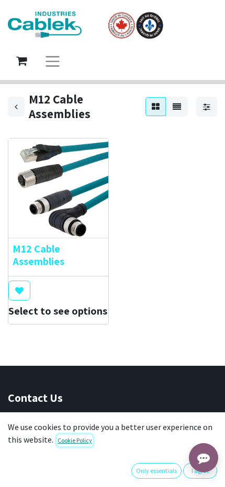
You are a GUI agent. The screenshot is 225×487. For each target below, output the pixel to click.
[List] (177, 107)
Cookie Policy (75, 440)
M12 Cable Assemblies (38, 255)
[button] (19, 290)
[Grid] (155, 107)
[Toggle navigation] (52, 61)
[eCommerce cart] (21, 60)
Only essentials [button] (156, 470)
